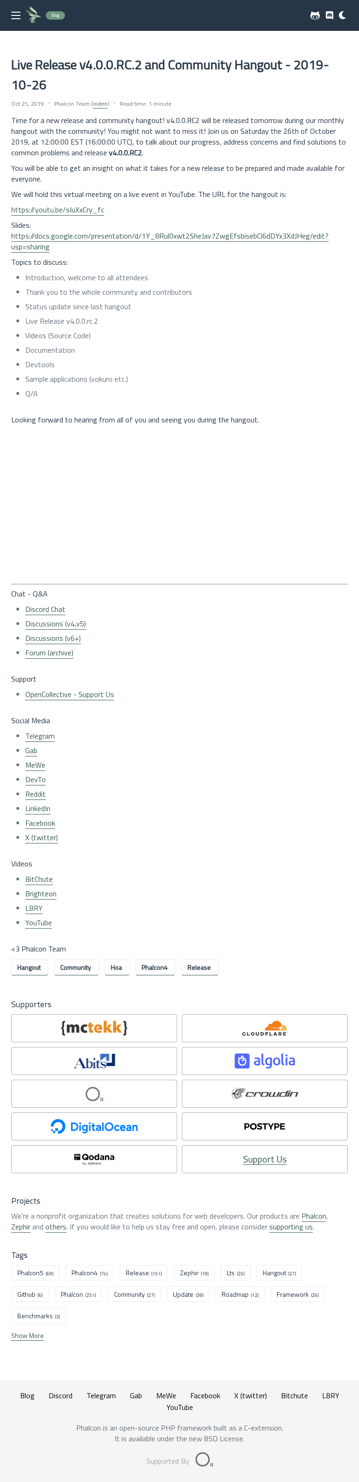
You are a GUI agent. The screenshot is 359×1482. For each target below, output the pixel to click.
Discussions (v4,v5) (55, 623)
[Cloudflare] (265, 1028)
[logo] (33, 15)
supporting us (291, 1226)
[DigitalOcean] (94, 1126)
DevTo (35, 779)
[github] (315, 15)
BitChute (39, 879)
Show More (27, 1335)
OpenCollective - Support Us (69, 694)
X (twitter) (41, 837)
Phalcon (314, 1215)
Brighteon (41, 893)
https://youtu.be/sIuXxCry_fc (57, 209)
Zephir (20, 1226)
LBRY (34, 908)
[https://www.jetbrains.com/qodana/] (94, 1159)
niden (100, 103)
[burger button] (16, 15)
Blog (27, 1395)
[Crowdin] (265, 1094)
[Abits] (94, 1061)
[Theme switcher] (343, 15)
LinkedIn (37, 808)
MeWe (35, 764)
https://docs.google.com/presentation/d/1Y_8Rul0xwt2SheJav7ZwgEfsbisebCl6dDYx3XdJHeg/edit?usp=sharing (170, 241)
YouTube (38, 922)
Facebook (40, 822)
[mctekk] (94, 1028)
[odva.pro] (204, 1460)
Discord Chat (45, 609)
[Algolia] (265, 1061)
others (55, 1226)
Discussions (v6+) (53, 638)
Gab (31, 750)
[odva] (94, 1094)
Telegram (40, 735)
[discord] (329, 15)
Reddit (35, 793)
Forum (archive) (49, 652)
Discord (60, 1395)
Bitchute (294, 1395)
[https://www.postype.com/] (265, 1126)
